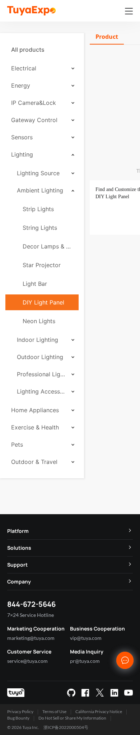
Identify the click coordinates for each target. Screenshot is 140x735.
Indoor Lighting (37, 339)
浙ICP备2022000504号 (65, 727)
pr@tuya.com (85, 661)
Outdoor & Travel (34, 461)
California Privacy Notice (98, 711)
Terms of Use (54, 711)
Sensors (22, 137)
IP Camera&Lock (33, 102)
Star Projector (42, 265)
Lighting (22, 154)
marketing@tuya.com (31, 638)
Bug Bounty (18, 718)
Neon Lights (39, 321)
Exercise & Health (35, 427)
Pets (17, 444)
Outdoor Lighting (40, 356)
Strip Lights (38, 209)
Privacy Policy (20, 711)
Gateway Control (34, 120)
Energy (20, 85)
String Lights (40, 227)
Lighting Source (38, 173)
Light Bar (35, 283)
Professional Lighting (41, 374)
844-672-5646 (31, 604)
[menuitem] (42, 49)
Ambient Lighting (40, 190)
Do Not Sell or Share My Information (72, 718)
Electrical (23, 68)
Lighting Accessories (41, 391)
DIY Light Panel (43, 302)
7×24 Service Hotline (30, 615)
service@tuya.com (27, 661)
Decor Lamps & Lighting (48, 246)
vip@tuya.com (86, 638)
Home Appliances (35, 410)
